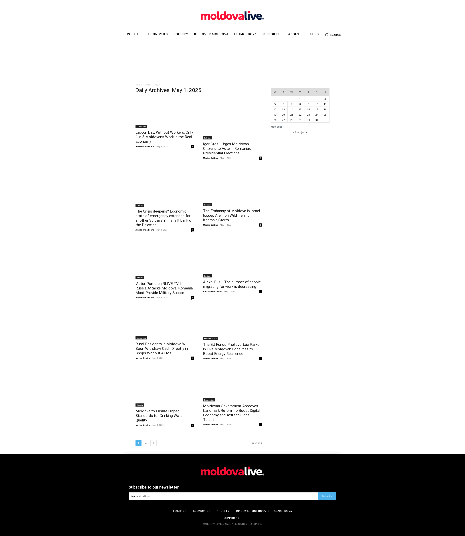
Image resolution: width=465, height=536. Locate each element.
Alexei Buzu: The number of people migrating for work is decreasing (232, 284)
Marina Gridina (210, 158)
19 (275, 114)
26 (275, 120)
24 (316, 114)
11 (325, 104)
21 (291, 114)
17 (316, 109)
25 (325, 114)
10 (316, 104)
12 (275, 109)
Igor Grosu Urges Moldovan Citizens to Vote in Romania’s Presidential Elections (227, 148)
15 (300, 109)
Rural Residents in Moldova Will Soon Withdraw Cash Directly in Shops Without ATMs (162, 348)
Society (207, 204)
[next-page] (153, 443)
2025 (147, 84)
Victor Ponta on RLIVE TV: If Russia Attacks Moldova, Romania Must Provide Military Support (164, 288)
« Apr (296, 132)
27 (283, 120)
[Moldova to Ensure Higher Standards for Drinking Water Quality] (165, 387)
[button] (333, 35)
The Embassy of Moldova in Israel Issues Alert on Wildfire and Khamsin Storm (231, 215)
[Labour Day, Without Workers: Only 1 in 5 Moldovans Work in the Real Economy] (165, 112)
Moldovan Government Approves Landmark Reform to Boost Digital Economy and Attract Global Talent (231, 413)
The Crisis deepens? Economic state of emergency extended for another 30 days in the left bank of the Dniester (164, 218)
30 (308, 120)
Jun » (304, 132)
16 (308, 109)
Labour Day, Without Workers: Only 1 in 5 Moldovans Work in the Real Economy (164, 137)
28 (291, 120)
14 (291, 109)
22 (300, 114)
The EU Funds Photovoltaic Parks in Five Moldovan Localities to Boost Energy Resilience (231, 349)
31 (316, 120)
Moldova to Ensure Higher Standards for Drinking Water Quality (160, 415)
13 (283, 109)
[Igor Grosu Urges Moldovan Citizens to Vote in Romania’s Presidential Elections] (232, 118)
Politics (207, 138)
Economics (141, 126)
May (156, 84)
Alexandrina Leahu (145, 146)
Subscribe (327, 496)
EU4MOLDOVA (210, 338)
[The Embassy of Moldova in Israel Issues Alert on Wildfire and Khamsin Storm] (232, 186)
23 (308, 114)
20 (283, 114)
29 (300, 120)
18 (325, 109)
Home (139, 84)
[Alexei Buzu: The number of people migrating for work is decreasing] (232, 258)
